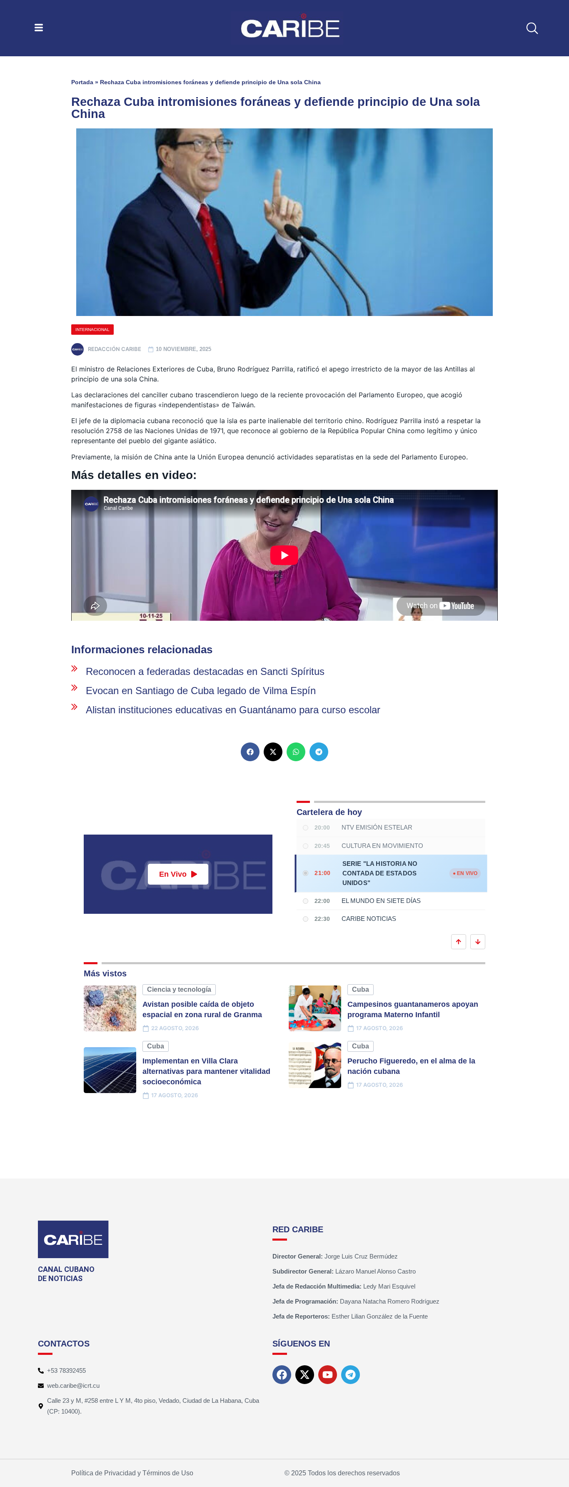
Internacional (92, 329)
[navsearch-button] (532, 28)
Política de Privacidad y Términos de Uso (132, 1473)
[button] (250, 751)
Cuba (360, 989)
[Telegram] (350, 1374)
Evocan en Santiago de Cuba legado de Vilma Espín (201, 690)
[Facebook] (281, 1374)
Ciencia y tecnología (179, 989)
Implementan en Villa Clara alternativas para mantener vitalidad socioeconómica (206, 1071)
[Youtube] (327, 1374)
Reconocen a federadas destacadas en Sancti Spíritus (205, 671)
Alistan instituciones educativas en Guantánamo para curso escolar (233, 709)
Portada (82, 82)
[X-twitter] (304, 1374)
